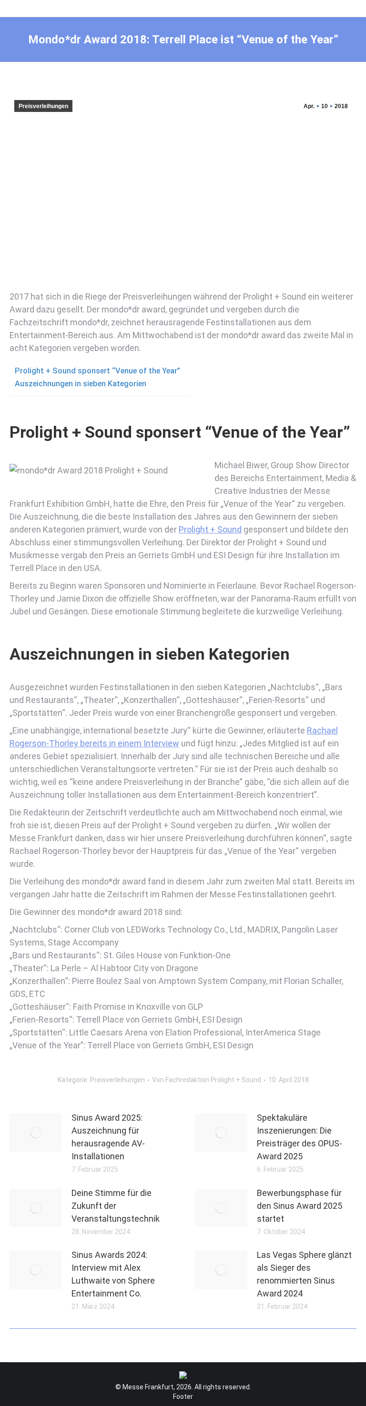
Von (206, 1080)
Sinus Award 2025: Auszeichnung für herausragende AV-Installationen (108, 1137)
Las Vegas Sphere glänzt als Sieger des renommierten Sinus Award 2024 (304, 1274)
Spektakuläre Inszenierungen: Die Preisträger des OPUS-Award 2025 (299, 1137)
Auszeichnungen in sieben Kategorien (80, 383)
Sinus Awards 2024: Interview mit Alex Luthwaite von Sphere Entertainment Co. (113, 1274)
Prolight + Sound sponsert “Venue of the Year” (97, 370)
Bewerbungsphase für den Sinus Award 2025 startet (299, 1206)
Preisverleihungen (43, 106)
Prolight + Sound (210, 529)
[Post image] (36, 1133)
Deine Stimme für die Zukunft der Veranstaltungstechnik (115, 1206)
